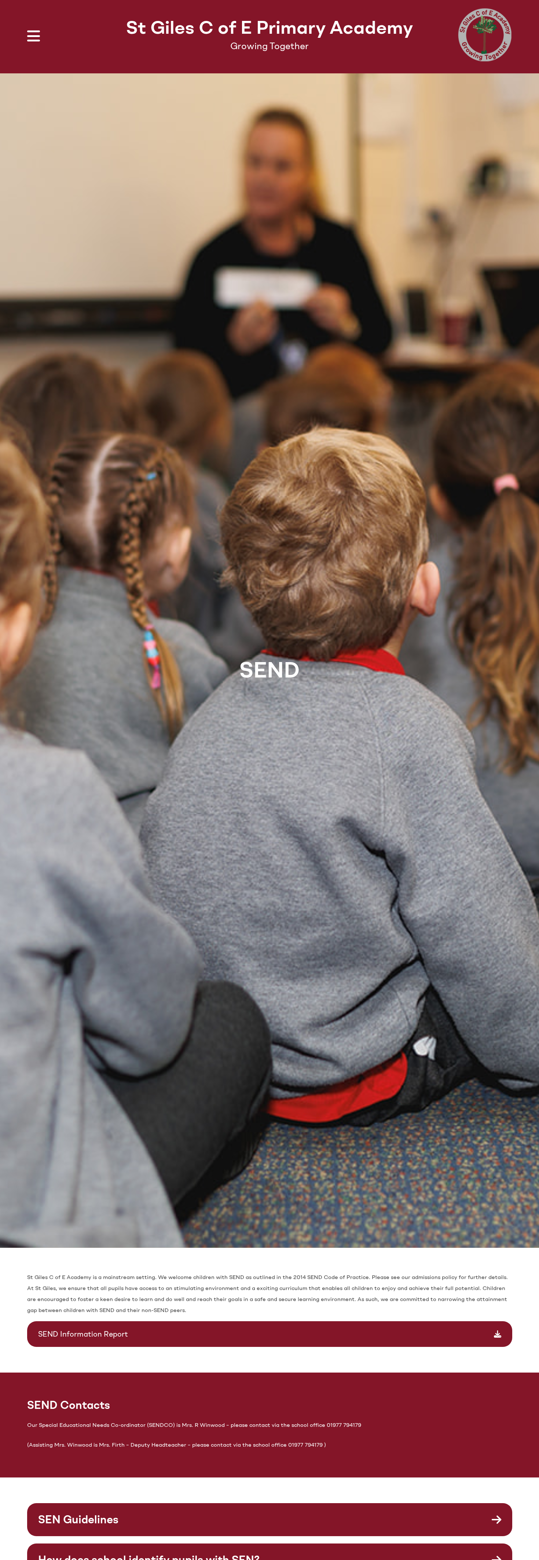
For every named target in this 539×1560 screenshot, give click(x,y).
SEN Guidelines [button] (78, 1519)
